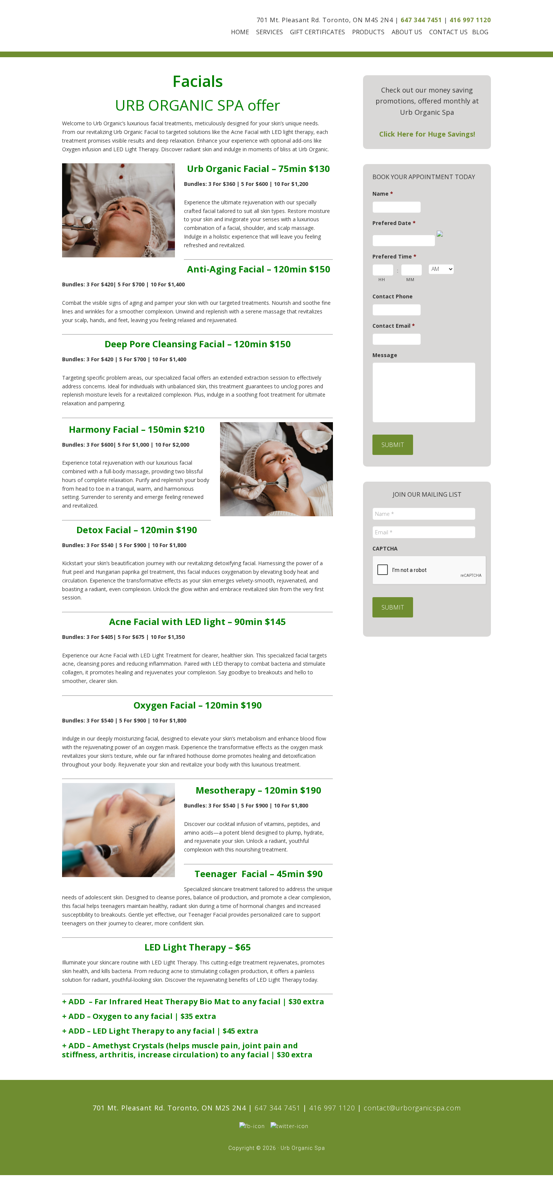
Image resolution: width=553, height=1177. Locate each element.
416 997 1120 (470, 20)
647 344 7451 (421, 20)
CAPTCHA (385, 548)
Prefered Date (394, 223)
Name (382, 193)
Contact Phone (392, 296)
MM (410, 279)
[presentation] (429, 570)
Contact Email (393, 325)
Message (384, 355)
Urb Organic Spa (104, 26)
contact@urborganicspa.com (412, 1107)
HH (381, 279)
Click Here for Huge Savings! (427, 133)
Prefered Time (394, 256)
